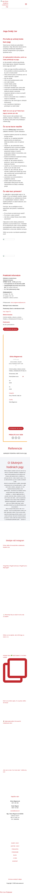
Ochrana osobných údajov (15, 879)
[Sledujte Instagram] (16, 438)
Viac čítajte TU (7, 311)
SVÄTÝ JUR (20, 363)
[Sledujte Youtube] (19, 438)
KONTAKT (15, 861)
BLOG (15, 855)
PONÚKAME (15, 852)
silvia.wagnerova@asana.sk (18, 302)
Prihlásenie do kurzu (10, 329)
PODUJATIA (15, 849)
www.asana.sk (20, 883)
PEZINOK (14, 363)
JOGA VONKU (13, 361)
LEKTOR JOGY (15, 846)
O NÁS (15, 858)
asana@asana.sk (15, 811)
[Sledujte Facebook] (13, 438)
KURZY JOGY (15, 843)
